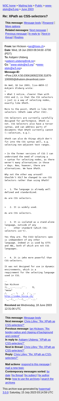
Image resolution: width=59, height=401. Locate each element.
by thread (17, 375)
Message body (32, 22)
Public (38, 5)
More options (12, 26)
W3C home (9, 5)
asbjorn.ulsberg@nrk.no (20, 61)
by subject (31, 375)
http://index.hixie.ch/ (19, 296)
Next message (38, 30)
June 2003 (27, 9)
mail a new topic (14, 368)
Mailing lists (25, 5)
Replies (18, 37)
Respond (48, 22)
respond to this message (35, 364)
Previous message (16, 33)
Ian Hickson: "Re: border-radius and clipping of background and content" (29, 332)
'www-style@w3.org (21, 64)
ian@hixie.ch (36, 46)
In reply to (34, 33)
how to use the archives (26, 378)
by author (44, 375)
